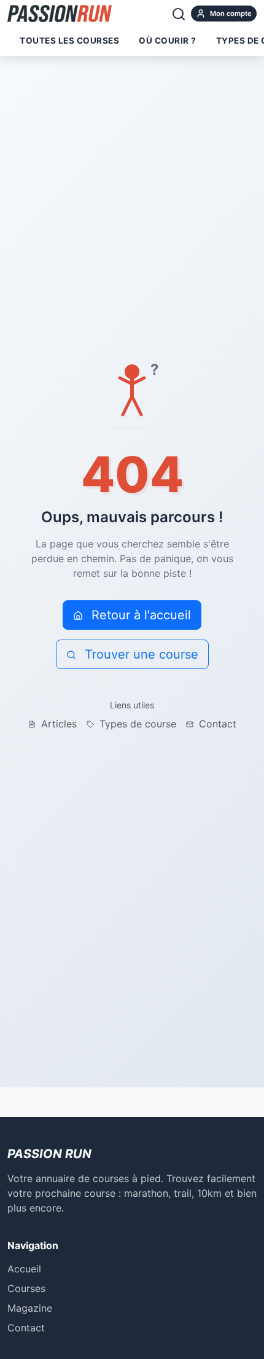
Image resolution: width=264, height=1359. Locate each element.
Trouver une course (139, 654)
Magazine (29, 1308)
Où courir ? (167, 40)
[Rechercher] (178, 14)
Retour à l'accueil (139, 615)
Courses (26, 1288)
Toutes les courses (69, 40)
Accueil (24, 1269)
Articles (57, 724)
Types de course (136, 724)
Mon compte (230, 13)
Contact (216, 724)
